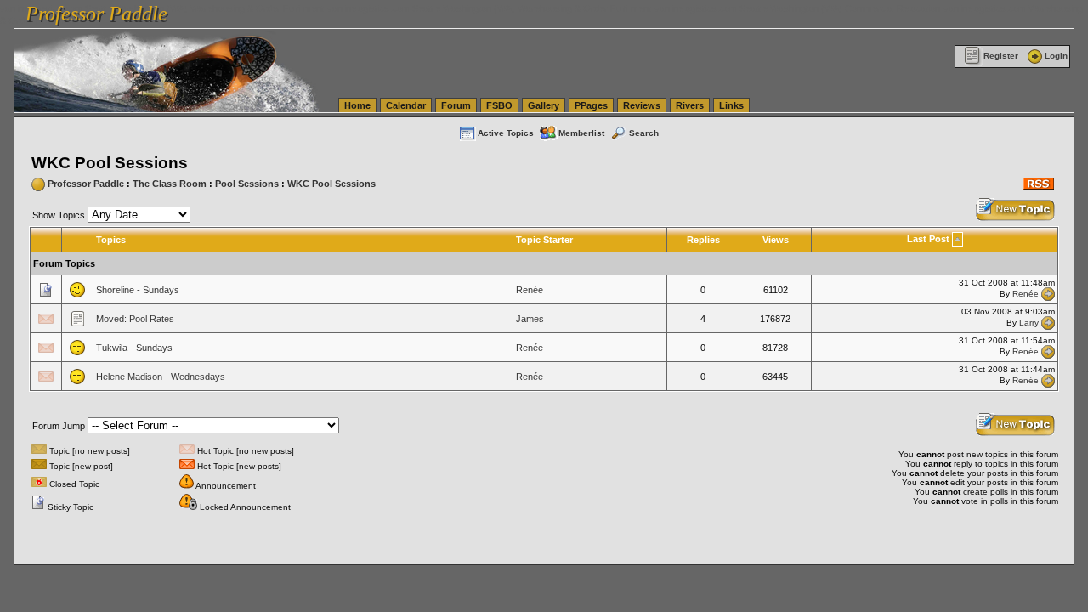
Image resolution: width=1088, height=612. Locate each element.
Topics (111, 240)
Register (1000, 55)
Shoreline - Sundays (137, 290)
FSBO (499, 105)
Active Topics (506, 133)
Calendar (406, 105)
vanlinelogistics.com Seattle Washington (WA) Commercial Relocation (797, 8)
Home (357, 105)
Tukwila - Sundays (134, 348)
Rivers (690, 105)
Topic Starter (544, 240)
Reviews (641, 105)
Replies (703, 240)
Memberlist (581, 133)
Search (644, 133)
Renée (529, 290)
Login (1056, 55)
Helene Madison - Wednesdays (160, 376)
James (530, 319)
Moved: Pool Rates (135, 319)
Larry (1029, 322)
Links (731, 105)
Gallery (543, 105)
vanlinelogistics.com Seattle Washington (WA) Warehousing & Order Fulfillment (489, 8)
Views (775, 240)
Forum (456, 105)
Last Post (928, 239)
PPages (591, 105)
